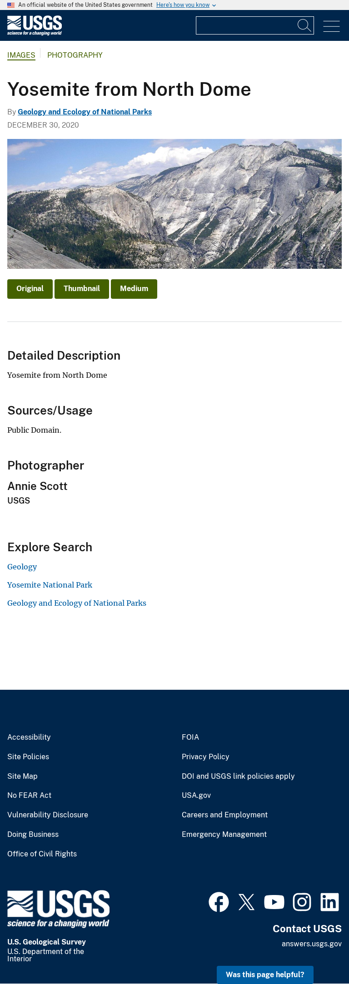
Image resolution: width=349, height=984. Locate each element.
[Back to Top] (316, 951)
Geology (22, 566)
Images (21, 55)
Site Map (22, 776)
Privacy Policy (205, 757)
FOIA (190, 737)
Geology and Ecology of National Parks (85, 112)
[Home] (34, 33)
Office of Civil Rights (42, 854)
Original (30, 288)
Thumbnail (82, 288)
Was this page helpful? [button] (265, 974)
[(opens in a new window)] (219, 901)
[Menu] (331, 27)
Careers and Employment (225, 815)
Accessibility (29, 737)
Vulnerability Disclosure (47, 815)
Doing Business (33, 835)
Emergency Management (224, 835)
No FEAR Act (29, 795)
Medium (134, 288)
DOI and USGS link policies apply (238, 776)
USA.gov (196, 795)
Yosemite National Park (49, 584)
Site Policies (28, 757)
